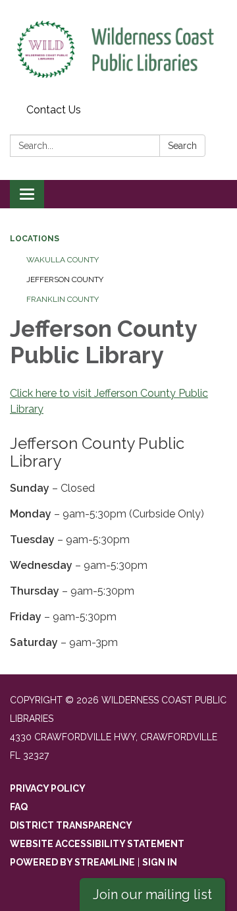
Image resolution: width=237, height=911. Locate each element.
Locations (34, 238)
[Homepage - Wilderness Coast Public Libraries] (118, 49)
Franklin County (62, 299)
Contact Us (53, 109)
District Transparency (71, 825)
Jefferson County (64, 279)
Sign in (159, 862)
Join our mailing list (152, 894)
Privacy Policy (48, 788)
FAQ (19, 807)
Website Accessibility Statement (97, 843)
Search (182, 145)
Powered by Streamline (72, 862)
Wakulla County (62, 259)
